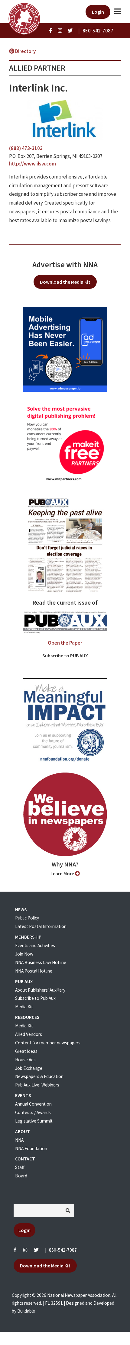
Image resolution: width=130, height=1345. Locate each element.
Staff (19, 1167)
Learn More (62, 873)
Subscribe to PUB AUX (65, 655)
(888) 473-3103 (26, 148)
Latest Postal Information (41, 926)
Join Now (24, 954)
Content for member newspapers (47, 1043)
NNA (19, 1140)
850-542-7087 (63, 1250)
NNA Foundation (31, 1148)
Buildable (26, 1311)
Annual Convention (33, 1104)
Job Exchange (28, 1068)
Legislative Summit (34, 1121)
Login (98, 12)
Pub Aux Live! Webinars (37, 1085)
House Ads (25, 1060)
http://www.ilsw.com (32, 163)
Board (21, 1176)
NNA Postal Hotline (33, 971)
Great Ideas (26, 1051)
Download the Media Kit (65, 282)
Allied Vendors (28, 1034)
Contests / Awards (33, 1112)
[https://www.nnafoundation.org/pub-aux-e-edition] (65, 544)
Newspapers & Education (39, 1076)
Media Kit (24, 1007)
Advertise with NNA (65, 264)
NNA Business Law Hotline (40, 962)
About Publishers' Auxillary (40, 990)
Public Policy (27, 918)
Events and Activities (35, 945)
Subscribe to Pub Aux (35, 998)
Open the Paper (65, 642)
